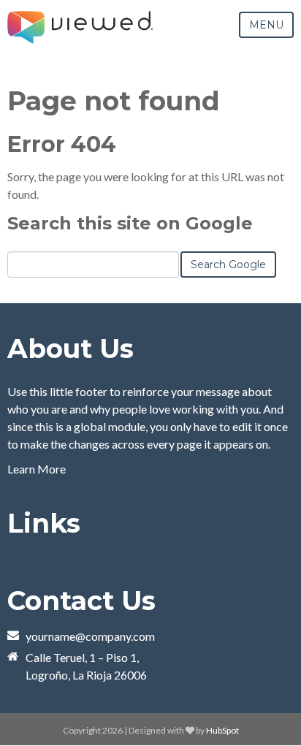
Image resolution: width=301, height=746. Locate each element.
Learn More (36, 469)
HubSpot (222, 730)
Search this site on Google (130, 223)
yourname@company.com (90, 636)
